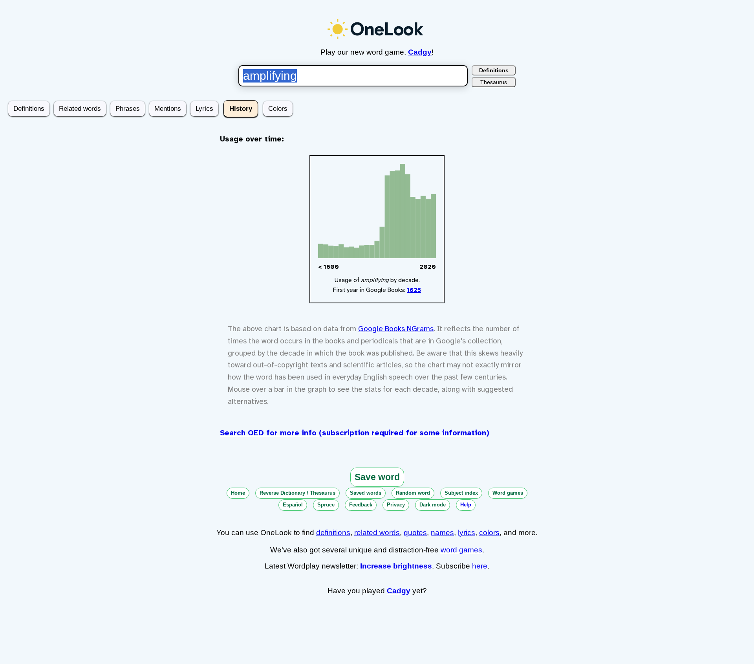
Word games (507, 493)
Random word (413, 493)
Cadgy (420, 52)
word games (461, 550)
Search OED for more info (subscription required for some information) (354, 433)
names (442, 532)
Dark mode (432, 505)
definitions (333, 532)
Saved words (365, 493)
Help (465, 505)
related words (377, 532)
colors (489, 532)
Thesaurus (493, 82)
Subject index (461, 493)
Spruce (326, 505)
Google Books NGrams (396, 329)
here (479, 566)
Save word (377, 477)
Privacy (396, 505)
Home (238, 493)
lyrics (466, 532)
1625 (414, 289)
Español (293, 505)
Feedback (360, 505)
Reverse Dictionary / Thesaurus (297, 493)
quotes (415, 532)
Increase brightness (396, 566)
